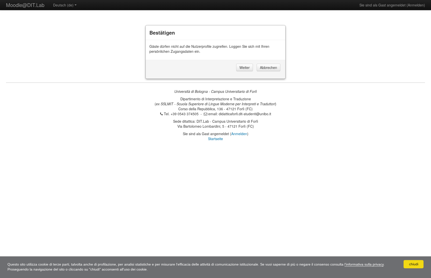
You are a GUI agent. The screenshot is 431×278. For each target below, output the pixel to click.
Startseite (215, 138)
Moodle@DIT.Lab (25, 4)
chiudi (413, 264)
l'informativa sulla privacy (364, 264)
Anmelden (416, 4)
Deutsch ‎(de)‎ (63, 4)
